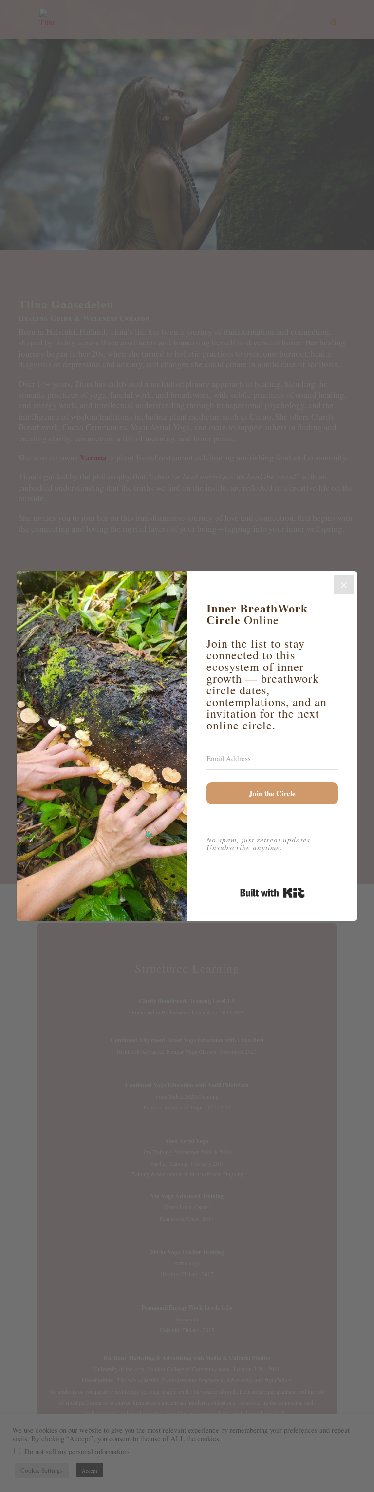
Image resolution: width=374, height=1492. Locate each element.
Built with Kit (272, 892)
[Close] (344, 584)
